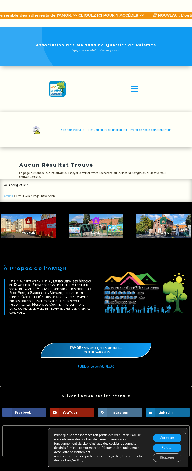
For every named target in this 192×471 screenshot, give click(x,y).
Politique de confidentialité (96, 366)
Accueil (8, 196)
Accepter (167, 438)
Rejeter (167, 448)
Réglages (167, 458)
